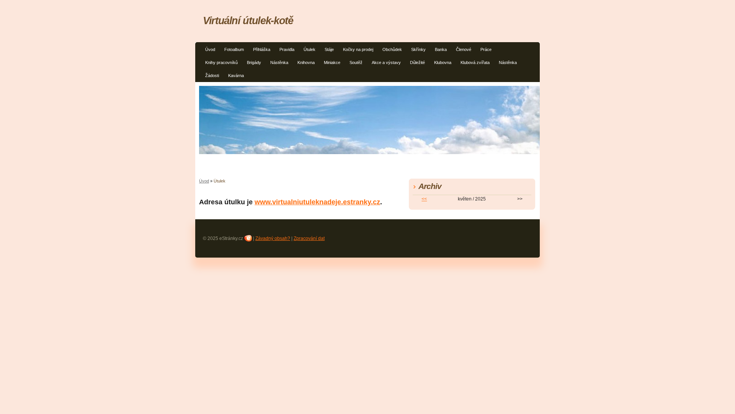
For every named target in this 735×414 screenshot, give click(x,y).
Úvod (210, 49)
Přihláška (261, 49)
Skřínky (418, 49)
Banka (441, 49)
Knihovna (306, 62)
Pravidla (286, 49)
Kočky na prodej (358, 49)
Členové (463, 49)
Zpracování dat (309, 238)
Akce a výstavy (386, 62)
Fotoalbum (234, 49)
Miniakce (332, 62)
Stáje (329, 49)
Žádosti (212, 75)
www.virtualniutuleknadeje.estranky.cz (317, 202)
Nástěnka (279, 62)
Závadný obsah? (272, 238)
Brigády (254, 62)
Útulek (309, 49)
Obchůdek (392, 49)
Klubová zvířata (475, 62)
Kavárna (236, 75)
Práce (486, 49)
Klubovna (442, 62)
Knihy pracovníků (221, 62)
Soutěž (356, 62)
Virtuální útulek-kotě (248, 20)
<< (424, 199)
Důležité (417, 62)
